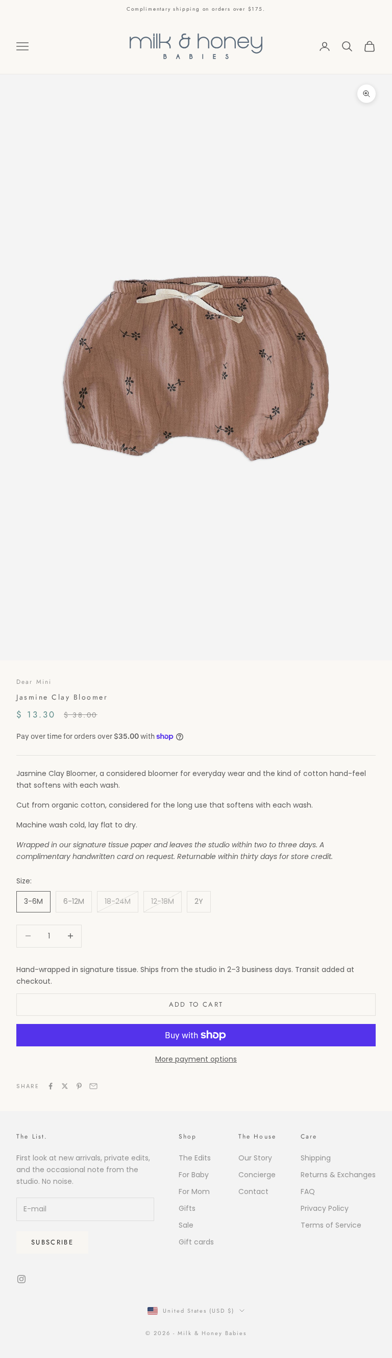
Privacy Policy (325, 1208)
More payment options (196, 1059)
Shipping (316, 1158)
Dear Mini (34, 681)
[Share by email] (93, 1086)
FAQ (308, 1191)
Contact (253, 1191)
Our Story (255, 1158)
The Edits (195, 1158)
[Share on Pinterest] (79, 1086)
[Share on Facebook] (50, 1086)
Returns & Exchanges (338, 1175)
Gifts (187, 1208)
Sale (186, 1225)
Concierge (257, 1175)
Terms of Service (331, 1225)
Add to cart (196, 1004)
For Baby (194, 1175)
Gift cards (196, 1242)
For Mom (194, 1191)
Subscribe (52, 1242)
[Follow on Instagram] (21, 1279)
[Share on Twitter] (65, 1086)
